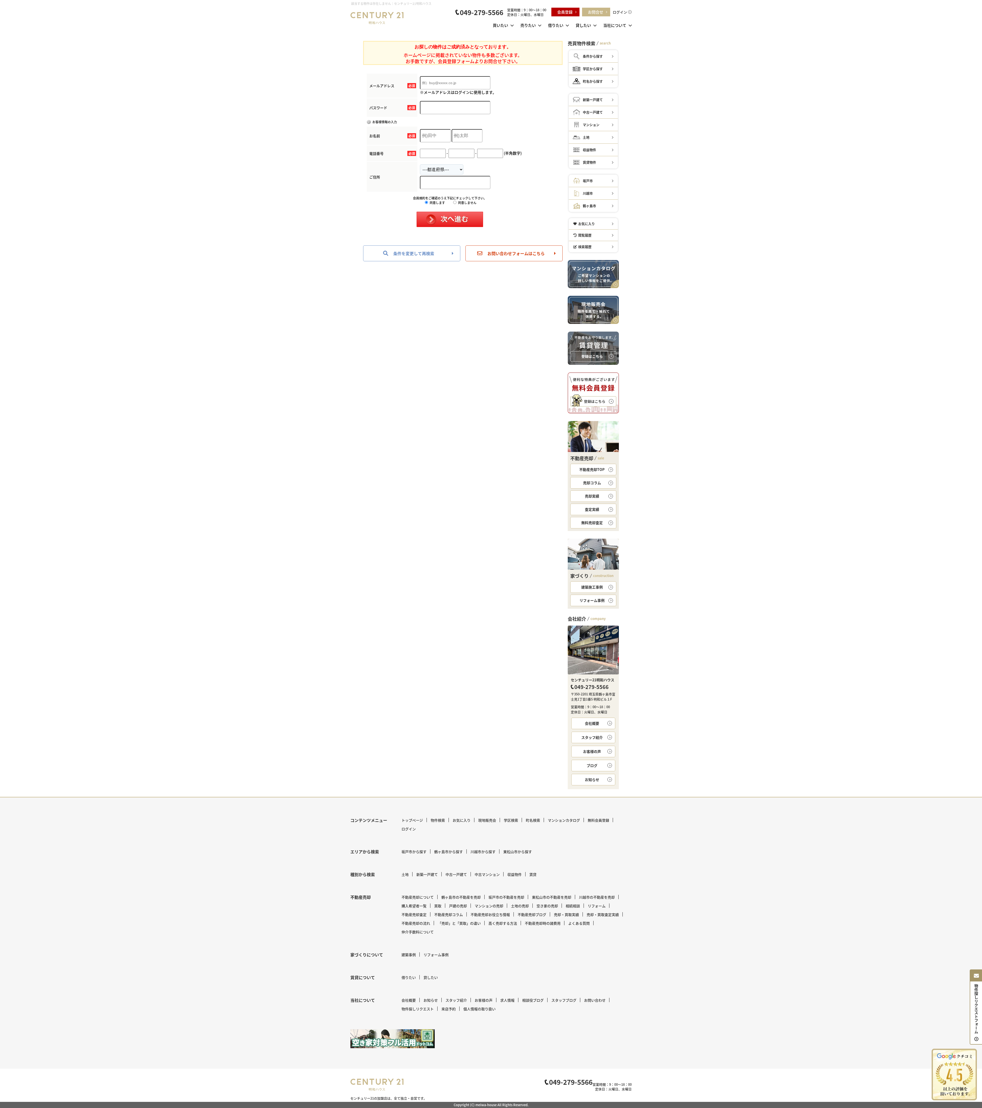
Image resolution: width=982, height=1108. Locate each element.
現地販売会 (487, 820)
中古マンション (487, 874)
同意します (437, 202)
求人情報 (507, 1000)
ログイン (620, 12)
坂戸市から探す (414, 851)
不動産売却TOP (592, 469)
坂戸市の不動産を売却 (506, 897)
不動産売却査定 (414, 914)
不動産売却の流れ (415, 923)
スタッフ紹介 (592, 737)
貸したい (583, 25)
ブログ (592, 765)
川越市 (588, 193)
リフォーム (597, 905)
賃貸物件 (589, 162)
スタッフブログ (563, 1000)
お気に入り (586, 223)
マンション (591, 124)
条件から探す (593, 56)
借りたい (555, 25)
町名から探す (593, 81)
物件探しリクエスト (417, 1008)
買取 (437, 905)
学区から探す (593, 68)
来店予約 (448, 1008)
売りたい (528, 25)
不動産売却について (417, 897)
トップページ (412, 820)
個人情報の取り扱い (479, 1008)
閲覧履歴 (585, 235)
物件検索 (438, 820)
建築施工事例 (592, 587)
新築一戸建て (593, 99)
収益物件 (589, 149)
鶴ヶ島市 (589, 205)
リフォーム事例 (592, 600)
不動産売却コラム (448, 914)
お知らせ (592, 779)
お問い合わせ (595, 1000)
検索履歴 (585, 246)
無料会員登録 (598, 820)
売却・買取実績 (566, 914)
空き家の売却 (547, 905)
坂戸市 (588, 180)
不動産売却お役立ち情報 (490, 914)
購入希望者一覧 (414, 905)
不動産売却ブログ (532, 914)
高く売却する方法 (502, 923)
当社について (614, 25)
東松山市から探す (517, 851)
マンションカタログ (564, 820)
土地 (586, 137)
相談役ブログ (533, 1000)
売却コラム (592, 482)
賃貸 (533, 874)
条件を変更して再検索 (413, 253)
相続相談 (573, 905)
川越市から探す (483, 851)
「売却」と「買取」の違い (459, 923)
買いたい (500, 25)
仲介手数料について (417, 931)
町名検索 (533, 820)
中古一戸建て (593, 112)
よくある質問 (579, 923)
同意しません (466, 202)
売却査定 (592, 522)
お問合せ (595, 12)
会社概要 (592, 723)
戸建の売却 (458, 905)
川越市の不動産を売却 (597, 897)
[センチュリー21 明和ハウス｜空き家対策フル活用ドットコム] (392, 1038)
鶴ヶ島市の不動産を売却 (461, 897)
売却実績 (592, 496)
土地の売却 (520, 905)
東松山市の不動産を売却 (551, 897)
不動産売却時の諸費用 (543, 923)
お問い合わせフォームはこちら (516, 253)
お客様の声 (592, 751)
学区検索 (511, 820)
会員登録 (565, 12)
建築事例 (408, 954)
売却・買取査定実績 (603, 914)
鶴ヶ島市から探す (448, 851)
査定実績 (592, 509)
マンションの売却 (489, 905)
